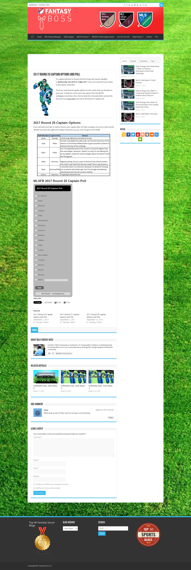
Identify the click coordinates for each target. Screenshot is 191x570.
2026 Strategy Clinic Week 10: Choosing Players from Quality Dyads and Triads (147, 104)
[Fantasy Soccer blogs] (42, 540)
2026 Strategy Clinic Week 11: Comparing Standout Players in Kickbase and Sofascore (147, 93)
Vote (39, 288)
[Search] (161, 5)
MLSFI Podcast (82, 37)
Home (32, 36)
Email (36, 468)
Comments (143, 61)
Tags (152, 61)
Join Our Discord (123, 37)
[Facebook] (127, 5)
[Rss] (125, 5)
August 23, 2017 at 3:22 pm (105, 410)
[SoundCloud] (140, 5)
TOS (156, 37)
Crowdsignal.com (58, 293)
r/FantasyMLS (71, 99)
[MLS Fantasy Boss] (95, 20)
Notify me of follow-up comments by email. (52, 484)
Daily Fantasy (137, 37)
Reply (111, 417)
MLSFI (61, 96)
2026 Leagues (69, 37)
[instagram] (143, 5)
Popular (133, 61)
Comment (37, 437)
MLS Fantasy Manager (53, 37)
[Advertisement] (95, 48)
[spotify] (146, 5)
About (39, 37)
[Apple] (137, 5)
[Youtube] (132, 5)
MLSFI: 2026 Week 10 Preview (146, 114)
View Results (45, 293)
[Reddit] (135, 5)
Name (36, 460)
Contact (149, 37)
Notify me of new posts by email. (48, 488)
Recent (124, 61)
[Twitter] (129, 5)
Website (36, 476)
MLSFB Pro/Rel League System (103, 37)
